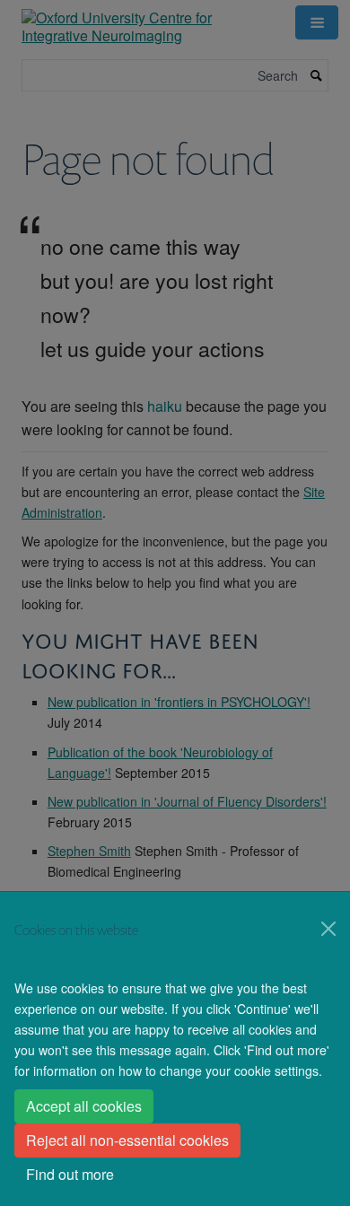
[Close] (328, 928)
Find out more (70, 1174)
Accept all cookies (84, 1106)
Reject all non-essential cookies (127, 1140)
